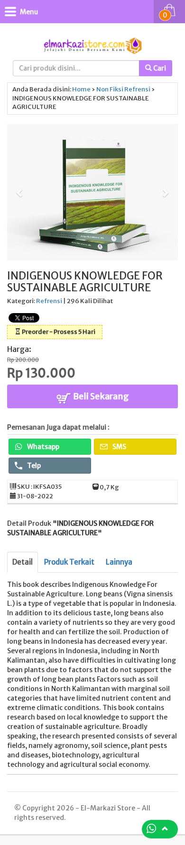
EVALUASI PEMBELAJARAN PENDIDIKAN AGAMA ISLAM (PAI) (96, 801)
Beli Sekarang (100, 396)
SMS (118, 446)
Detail (22, 561)
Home (81, 89)
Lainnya (119, 561)
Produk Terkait (69, 561)
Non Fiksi (109, 89)
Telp (33, 465)
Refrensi (137, 89)
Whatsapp (42, 446)
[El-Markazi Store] (92, 44)
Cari (159, 68)
